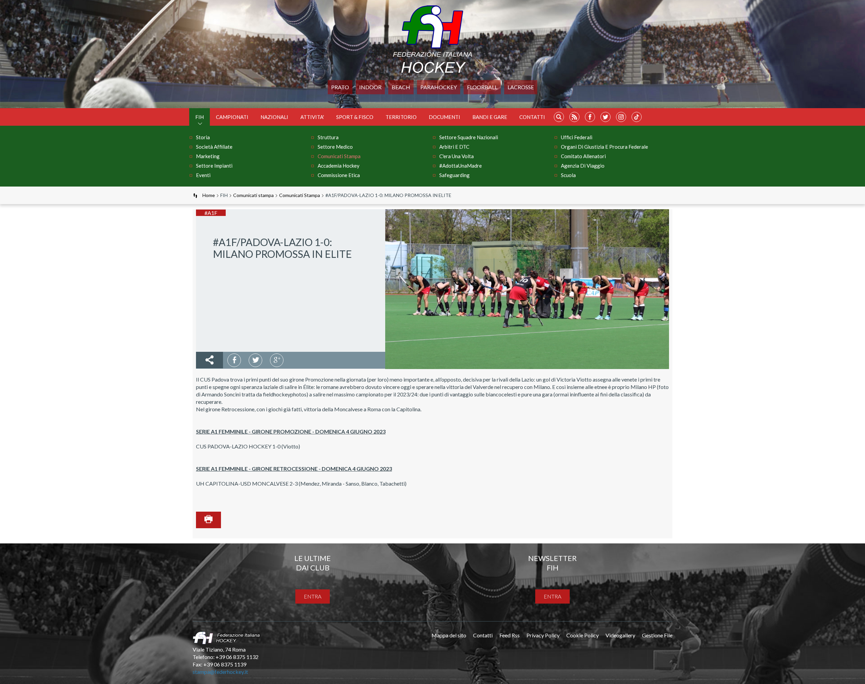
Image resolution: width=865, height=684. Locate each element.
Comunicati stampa (339, 156)
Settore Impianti (214, 166)
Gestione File (657, 635)
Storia (203, 137)
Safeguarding (454, 175)
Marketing (208, 156)
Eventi (203, 175)
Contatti (532, 117)
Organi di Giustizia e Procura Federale (604, 147)
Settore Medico (335, 147)
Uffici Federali (576, 137)
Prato (340, 87)
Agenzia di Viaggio (582, 166)
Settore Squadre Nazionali (468, 137)
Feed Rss (509, 635)
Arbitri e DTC (454, 147)
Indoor (370, 87)
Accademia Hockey (339, 166)
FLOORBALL (482, 87)
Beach (401, 87)
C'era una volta (456, 156)
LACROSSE (521, 87)
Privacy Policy (543, 635)
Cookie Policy (582, 635)
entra (312, 596)
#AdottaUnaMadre (460, 166)
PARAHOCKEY (438, 87)
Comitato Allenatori (583, 156)
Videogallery (620, 635)
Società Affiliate (214, 147)
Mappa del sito (448, 635)
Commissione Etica (339, 175)
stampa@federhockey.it (220, 671)
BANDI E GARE (489, 117)
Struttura (328, 137)
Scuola (568, 175)
